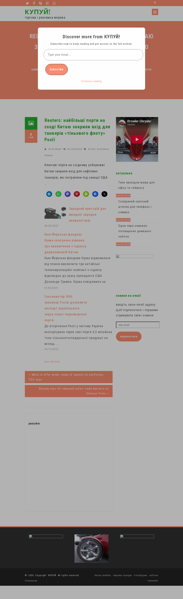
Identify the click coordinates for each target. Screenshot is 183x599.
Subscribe (56, 69)
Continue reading (91, 81)
